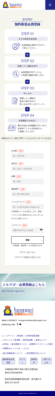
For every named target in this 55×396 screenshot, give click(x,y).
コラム (26, 348)
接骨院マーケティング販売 (41, 344)
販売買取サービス (19, 344)
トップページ (8, 336)
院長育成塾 (28, 340)
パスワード (18, 225)
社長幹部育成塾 (32, 336)
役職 (15, 176)
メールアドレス (20, 202)
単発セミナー (41, 340)
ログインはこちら (27, 252)
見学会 (6, 344)
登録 (27, 240)
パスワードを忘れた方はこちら (27, 257)
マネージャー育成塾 (11, 340)
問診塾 (20, 336)
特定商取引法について (36, 353)
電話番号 (17, 189)
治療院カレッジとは (11, 348)
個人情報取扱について (12, 353)
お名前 (16, 151)
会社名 (16, 163)
